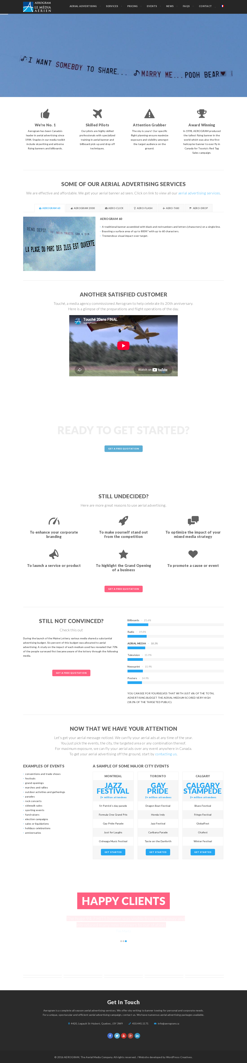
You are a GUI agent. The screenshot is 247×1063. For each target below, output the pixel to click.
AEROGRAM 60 (51, 208)
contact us (129, 1014)
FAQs (186, 6)
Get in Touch (124, 78)
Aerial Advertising (83, 6)
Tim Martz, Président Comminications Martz (121, 937)
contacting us (166, 754)
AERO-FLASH (144, 208)
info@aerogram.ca (168, 1023)
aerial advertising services (199, 193)
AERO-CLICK (115, 208)
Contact (205, 6)
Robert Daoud (123, 937)
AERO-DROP (200, 208)
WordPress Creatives (179, 1057)
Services (112, 6)
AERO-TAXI (172, 208)
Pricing (132, 6)
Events (152, 6)
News (170, 6)
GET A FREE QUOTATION (123, 448)
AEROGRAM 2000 (84, 208)
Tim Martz (126, 937)
